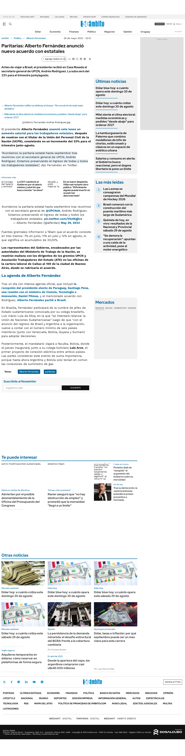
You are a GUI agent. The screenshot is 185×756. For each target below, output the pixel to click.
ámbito (5, 38)
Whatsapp (42, 682)
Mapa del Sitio (43, 703)
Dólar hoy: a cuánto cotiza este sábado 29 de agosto (22, 635)
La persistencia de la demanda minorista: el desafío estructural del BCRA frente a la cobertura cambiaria (69, 638)
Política (91, 31)
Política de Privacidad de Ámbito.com (82, 703)
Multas (167, 703)
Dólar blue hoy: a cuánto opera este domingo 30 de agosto (114, 91)
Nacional (27, 698)
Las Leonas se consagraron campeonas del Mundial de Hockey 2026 (119, 194)
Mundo (43, 698)
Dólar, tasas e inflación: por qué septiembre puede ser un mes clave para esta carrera (115, 637)
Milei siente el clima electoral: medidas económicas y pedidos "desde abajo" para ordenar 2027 (116, 120)
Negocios (109, 31)
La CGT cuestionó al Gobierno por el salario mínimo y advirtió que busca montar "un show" (30, 186)
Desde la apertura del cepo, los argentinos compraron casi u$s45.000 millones (69, 664)
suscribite (160, 24)
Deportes (60, 698)
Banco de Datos (110, 693)
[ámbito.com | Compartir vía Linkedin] (81, 58)
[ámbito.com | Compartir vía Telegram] (85, 58)
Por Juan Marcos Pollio (104, 669)
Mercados (132, 693)
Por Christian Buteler (57, 649)
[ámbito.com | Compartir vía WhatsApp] (70, 58)
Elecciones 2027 (27, 17)
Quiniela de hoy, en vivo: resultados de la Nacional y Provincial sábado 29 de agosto (117, 225)
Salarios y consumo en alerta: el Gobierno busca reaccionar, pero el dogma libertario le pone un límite (115, 164)
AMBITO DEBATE (120, 718)
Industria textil (89, 17)
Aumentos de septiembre (136, 17)
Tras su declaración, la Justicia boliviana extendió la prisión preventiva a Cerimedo (125, 493)
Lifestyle (9, 698)
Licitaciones (10, 708)
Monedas (99, 308)
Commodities (120, 308)
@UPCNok (53, 210)
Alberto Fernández (36, 38)
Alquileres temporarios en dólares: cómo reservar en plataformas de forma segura (21, 658)
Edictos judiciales (145, 703)
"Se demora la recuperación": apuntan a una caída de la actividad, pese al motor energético (119, 242)
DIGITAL (60, 718)
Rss (26, 703)
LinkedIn (26, 682)
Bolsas (109, 308)
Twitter (4, 682)
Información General (112, 698)
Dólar (38, 31)
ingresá (169, 24)
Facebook (11, 682)
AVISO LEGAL (119, 703)
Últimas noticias (30, 693)
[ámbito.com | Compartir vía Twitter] (77, 58)
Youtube (34, 682)
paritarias (50, 371)
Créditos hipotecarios (110, 17)
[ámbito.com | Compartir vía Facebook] (73, 58)
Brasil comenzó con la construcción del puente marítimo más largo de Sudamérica (118, 210)
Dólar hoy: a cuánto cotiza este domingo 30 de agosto (114, 104)
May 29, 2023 (70, 223)
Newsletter (178, 31)
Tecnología (10, 703)
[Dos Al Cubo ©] (168, 732)
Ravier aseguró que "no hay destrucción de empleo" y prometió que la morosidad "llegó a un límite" (66, 499)
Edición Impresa (82, 698)
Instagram (18, 682)
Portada (8, 693)
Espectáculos (155, 698)
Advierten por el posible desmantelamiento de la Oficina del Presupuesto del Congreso (20, 499)
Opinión (127, 31)
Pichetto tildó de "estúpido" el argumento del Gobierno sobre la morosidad (123, 473)
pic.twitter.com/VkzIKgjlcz (63, 218)
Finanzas (74, 31)
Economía (55, 31)
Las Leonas (59, 17)
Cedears (132, 308)
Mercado (73, 17)
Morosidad (44, 17)
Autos (136, 698)
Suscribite (75, 388)
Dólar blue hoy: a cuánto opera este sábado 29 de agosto (114, 594)
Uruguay (145, 31)
